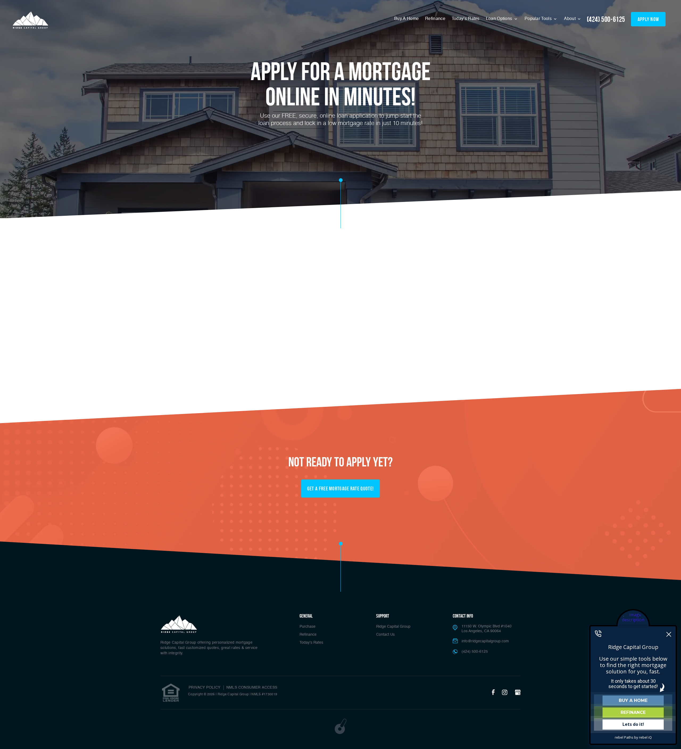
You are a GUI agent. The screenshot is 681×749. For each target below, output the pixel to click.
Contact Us (385, 634)
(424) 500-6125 (606, 19)
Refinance (435, 19)
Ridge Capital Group (393, 626)
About (570, 19)
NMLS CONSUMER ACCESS (251, 687)
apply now (648, 19)
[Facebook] (493, 692)
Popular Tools (539, 19)
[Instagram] (504, 692)
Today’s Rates (466, 19)
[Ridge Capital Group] (30, 20)
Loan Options (499, 19)
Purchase (307, 626)
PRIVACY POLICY (205, 687)
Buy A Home (406, 19)
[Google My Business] (518, 692)
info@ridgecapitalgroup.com (485, 641)
